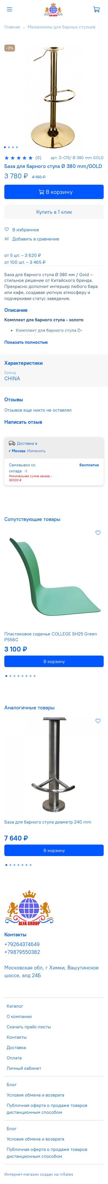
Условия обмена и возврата (35, 1095)
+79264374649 (22, 944)
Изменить (36, 450)
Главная (12, 27)
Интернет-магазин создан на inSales (38, 1174)
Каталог (15, 1006)
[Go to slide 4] (17, 147)
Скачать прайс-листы (29, 1027)
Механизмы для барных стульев (61, 27)
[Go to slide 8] (34, 676)
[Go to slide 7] (30, 676)
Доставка (16, 1047)
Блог (12, 1084)
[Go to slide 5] (22, 676)
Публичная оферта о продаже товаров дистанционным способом (47, 1108)
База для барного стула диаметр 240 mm (47, 822)
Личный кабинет (24, 1068)
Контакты (16, 1037)
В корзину (54, 661)
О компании (19, 1016)
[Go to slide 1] (4, 147)
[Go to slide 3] (13, 147)
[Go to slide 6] (26, 676)
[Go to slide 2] (9, 147)
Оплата (14, 1058)
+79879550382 (22, 952)
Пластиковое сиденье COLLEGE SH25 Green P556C (50, 636)
